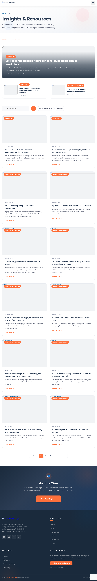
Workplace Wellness (45, 108)
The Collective (56, 532)
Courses (5, 556)
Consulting (6, 568)
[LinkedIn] (4, 537)
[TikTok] (19, 537)
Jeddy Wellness (12, 578)
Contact (54, 543)
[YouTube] (9, 537)
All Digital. (92, 578)
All (33, 108)
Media (53, 536)
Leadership (59, 108)
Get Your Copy (47, 499)
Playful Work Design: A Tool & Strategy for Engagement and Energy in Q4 (23, 375)
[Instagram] (14, 537)
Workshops (6, 560)
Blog (52, 528)
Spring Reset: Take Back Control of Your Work (71, 206)
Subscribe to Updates (60, 563)
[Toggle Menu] (93, 3)
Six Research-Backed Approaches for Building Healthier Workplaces (21, 151)
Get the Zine (55, 540)
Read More (8, 165)
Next (62, 456)
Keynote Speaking (9, 564)
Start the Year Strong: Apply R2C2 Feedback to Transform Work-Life (24, 319)
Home (4, 13)
